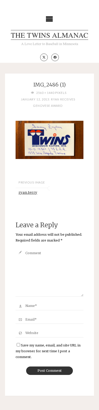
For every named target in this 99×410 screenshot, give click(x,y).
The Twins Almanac (49, 35)
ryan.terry (27, 192)
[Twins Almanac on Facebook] (55, 57)
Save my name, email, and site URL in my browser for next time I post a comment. (48, 351)
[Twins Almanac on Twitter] (44, 57)
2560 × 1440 (45, 92)
